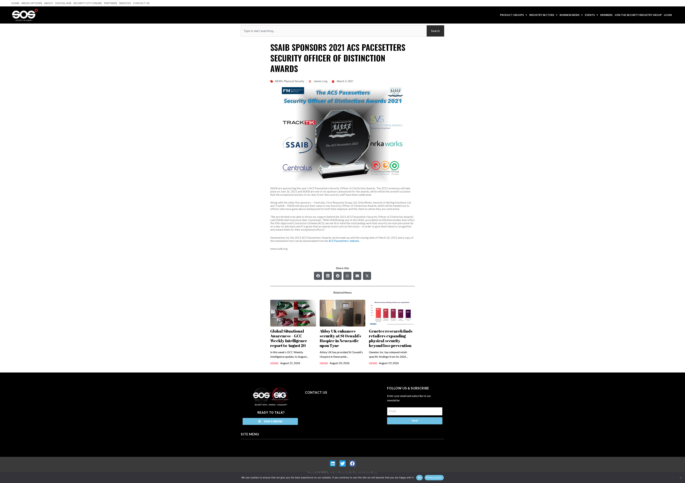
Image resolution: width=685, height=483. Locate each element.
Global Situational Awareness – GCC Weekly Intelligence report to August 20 (288, 338)
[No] (680, 477)
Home (15, 3)
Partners (110, 3)
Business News (569, 14)
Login (668, 14)
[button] (318, 276)
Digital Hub (63, 3)
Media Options (31, 3)
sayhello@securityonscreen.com (327, 409)
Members (606, 14)
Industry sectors (541, 14)
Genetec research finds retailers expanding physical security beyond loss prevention (390, 338)
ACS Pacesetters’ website (344, 240)
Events (590, 14)
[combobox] (334, 31)
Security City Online (87, 3)
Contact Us (141, 3)
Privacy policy (434, 477)
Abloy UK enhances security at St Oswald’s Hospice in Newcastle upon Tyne (340, 338)
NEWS (279, 81)
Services (125, 3)
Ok (419, 477)
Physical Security (294, 81)
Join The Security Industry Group (638, 14)
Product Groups (512, 14)
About (48, 3)
